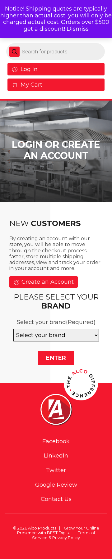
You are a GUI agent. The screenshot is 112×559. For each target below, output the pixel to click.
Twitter (56, 470)
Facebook (56, 441)
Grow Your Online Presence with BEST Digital (58, 530)
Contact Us (56, 499)
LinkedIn (56, 456)
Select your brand (56, 322)
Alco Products (42, 527)
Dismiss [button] (78, 28)
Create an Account (47, 281)
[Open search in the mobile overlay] (55, 51)
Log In (29, 69)
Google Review (56, 485)
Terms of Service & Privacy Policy (63, 535)
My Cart (31, 84)
